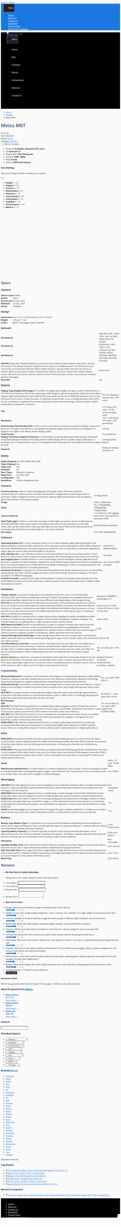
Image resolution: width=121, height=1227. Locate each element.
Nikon (8, 1111)
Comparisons (18, 80)
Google (9, 1141)
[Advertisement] (60, 227)
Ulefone (9, 1154)
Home (11, 15)
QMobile (9, 1095)
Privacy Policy (14, 26)
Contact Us (13, 20)
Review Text (12, 896)
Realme (9, 1130)
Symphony (10, 1144)
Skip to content (8, 2)
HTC (8, 1084)
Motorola (10, 1092)
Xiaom (8, 1138)
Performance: (12, 956)
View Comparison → (101, 1195)
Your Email (11, 886)
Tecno (8, 1149)
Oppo (8, 1106)
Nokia (8, 1081)
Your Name (12, 882)
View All (14, 1070)
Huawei (9, 1103)
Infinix (8, 1146)
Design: (9, 907)
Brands (15, 72)
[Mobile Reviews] (15, 33)
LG (7, 1089)
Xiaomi (9, 1127)
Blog (14, 57)
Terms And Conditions (18, 29)
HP (7, 1097)
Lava (8, 1152)
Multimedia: (11, 923)
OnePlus (9, 1135)
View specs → (12, 1000)
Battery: (9, 964)
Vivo (8, 1125)
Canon (9, 1108)
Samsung (10, 1076)
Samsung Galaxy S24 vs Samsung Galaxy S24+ (71, 1195)
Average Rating (13, 970)
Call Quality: (11, 940)
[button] (9, 105)
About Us (12, 18)
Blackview (10, 1122)
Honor (9, 1116)
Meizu (29, 989)
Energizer (10, 1133)
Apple (8, 1078)
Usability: (10, 948)
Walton (9, 1114)
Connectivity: (12, 934)
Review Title (12, 889)
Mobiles (14, 141)
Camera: (10, 918)
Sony (8, 1087)
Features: (10, 929)
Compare (16, 64)
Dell (7, 1100)
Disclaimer (13, 23)
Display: (9, 913)
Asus (8, 1119)
